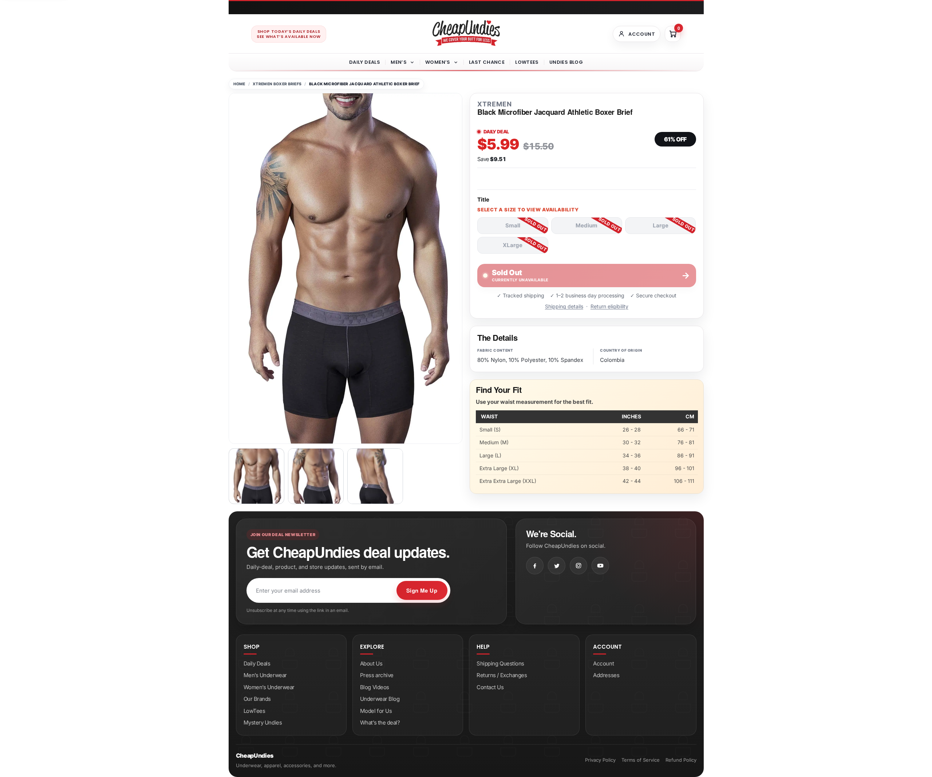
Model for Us (376, 710)
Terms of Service (640, 760)
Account (603, 663)
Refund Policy (681, 760)
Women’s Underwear (269, 687)
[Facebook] (535, 565)
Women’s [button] (437, 62)
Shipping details (564, 306)
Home (239, 84)
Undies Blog (566, 62)
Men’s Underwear (265, 675)
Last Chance (487, 62)
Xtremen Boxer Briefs (277, 84)
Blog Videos (374, 687)
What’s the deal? (380, 722)
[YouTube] (600, 565)
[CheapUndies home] (466, 33)
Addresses (606, 675)
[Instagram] (578, 565)
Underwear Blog (380, 698)
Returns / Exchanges (502, 675)
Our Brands (257, 698)
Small (512, 225)
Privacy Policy (600, 760)
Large (660, 225)
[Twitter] (556, 565)
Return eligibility (609, 306)
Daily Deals (364, 62)
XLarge (512, 245)
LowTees (527, 62)
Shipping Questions (500, 663)
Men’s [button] (399, 62)
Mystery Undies (263, 722)
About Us (371, 663)
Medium (586, 225)
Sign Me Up (422, 590)
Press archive (377, 675)
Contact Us (490, 687)
